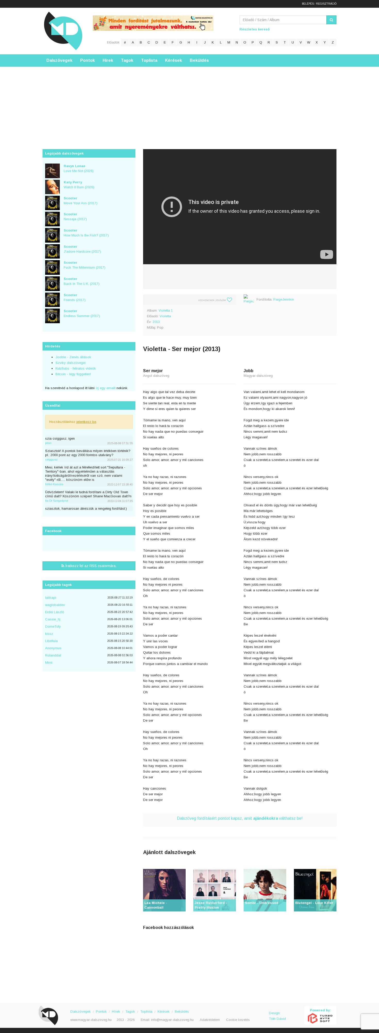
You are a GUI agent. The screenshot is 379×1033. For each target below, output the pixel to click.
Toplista (149, 60)
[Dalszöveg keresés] (331, 19)
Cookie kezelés (238, 1020)
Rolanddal (53, 655)
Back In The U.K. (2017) (82, 281)
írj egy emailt (105, 388)
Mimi (48, 662)
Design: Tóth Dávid (277, 1016)
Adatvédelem (210, 1020)
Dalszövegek (59, 60)
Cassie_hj (52, 619)
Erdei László (54, 612)
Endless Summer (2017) (82, 313)
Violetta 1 (166, 310)
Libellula (51, 641)
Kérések (173, 60)
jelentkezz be (86, 422)
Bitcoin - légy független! (73, 374)
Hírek (108, 60)
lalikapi (50, 598)
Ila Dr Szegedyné (56, 500)
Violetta (165, 316)
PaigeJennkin (283, 299)
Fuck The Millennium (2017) (84, 265)
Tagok (127, 60)
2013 (156, 322)
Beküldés (199, 60)
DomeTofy (53, 626)
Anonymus (53, 648)
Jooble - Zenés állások (73, 357)
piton (48, 443)
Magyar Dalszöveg (63, 30)
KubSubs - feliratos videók (75, 368)
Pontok (87, 60)
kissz (49, 634)
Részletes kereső (255, 29)
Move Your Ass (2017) (80, 200)
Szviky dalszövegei (70, 363)
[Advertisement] (189, 103)
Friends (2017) (75, 297)
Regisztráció (326, 3)
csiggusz (51, 459)
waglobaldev (55, 605)
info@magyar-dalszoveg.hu (172, 1020)
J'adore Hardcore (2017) (82, 249)
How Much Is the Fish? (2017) (86, 232)
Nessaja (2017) (75, 216)
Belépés (308, 3)
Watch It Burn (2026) (79, 184)
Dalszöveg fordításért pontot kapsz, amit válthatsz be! (240, 818)
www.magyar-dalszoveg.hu (91, 1020)
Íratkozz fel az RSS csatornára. (90, 566)
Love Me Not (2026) (79, 168)
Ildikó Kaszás (54, 484)
